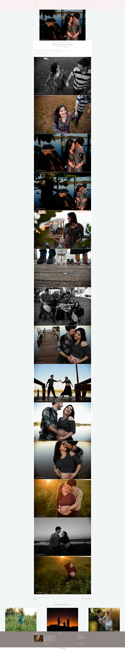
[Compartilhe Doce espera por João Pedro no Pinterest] (36, 599)
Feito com (62, 648)
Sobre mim (81, 4)
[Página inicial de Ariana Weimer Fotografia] (36, 4)
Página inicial (66, 4)
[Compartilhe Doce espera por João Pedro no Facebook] (33, 599)
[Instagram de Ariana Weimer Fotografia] (79, 640)
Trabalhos (74, 4)
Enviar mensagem (81, 636)
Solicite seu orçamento (87, 598)
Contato (88, 4)
